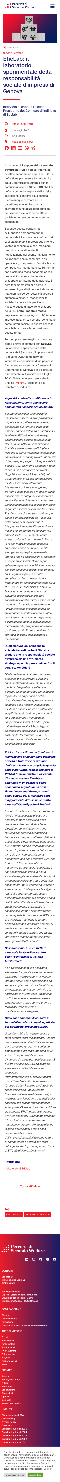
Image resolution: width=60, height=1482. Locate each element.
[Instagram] (34, 1259)
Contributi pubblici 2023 (14, 1435)
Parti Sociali (8, 1340)
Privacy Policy (9, 1422)
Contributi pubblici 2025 (14, 1428)
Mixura (20, 383)
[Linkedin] (27, 1259)
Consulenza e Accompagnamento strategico (24, 1325)
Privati (7, 53)
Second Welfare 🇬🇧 (11, 1403)
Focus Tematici (9, 1361)
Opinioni (6, 1396)
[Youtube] (54, 1259)
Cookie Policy (8, 1418)
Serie (4, 1364)
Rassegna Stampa (11, 1379)
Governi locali (8, 1347)
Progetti (6, 1357)
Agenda (6, 1376)
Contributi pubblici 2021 (14, 1442)
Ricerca (5, 1315)
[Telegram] (47, 1259)
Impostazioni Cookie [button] (15, 1475)
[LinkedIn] (13, 149)
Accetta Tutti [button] (35, 1475)
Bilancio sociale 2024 (13, 1415)
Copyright (7, 1425)
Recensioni (7, 1393)
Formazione (7, 1322)
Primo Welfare (9, 1350)
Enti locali (13, 1214)
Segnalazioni (8, 1389)
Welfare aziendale (37, 1214)
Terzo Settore (8, 1344)
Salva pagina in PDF (23, 141)
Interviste (7, 1386)
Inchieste (6, 1400)
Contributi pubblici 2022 (14, 1439)
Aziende (18, 53)
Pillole (5, 1383)
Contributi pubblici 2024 (14, 1432)
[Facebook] (7, 149)
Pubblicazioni (9, 1354)
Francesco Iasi (22, 124)
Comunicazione (9, 1318)
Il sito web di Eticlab (17, 1168)
